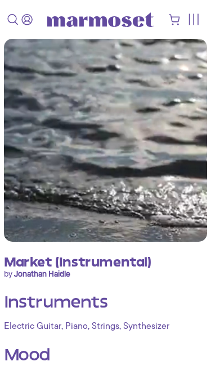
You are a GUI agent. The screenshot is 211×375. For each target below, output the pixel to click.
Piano (76, 326)
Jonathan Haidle (42, 273)
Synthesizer (146, 326)
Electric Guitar (32, 326)
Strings (105, 326)
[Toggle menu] (193, 19)
